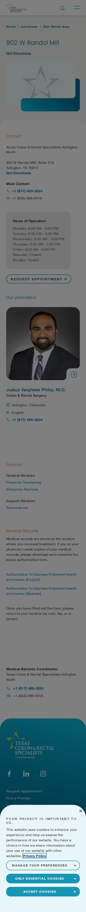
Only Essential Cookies (39, 878)
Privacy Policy (34, 856)
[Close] (81, 811)
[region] (43, 858)
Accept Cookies (39, 891)
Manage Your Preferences (39, 865)
